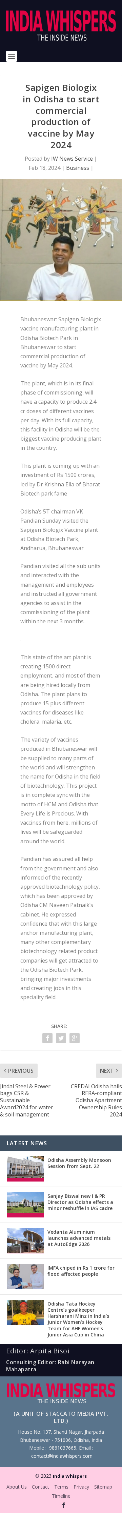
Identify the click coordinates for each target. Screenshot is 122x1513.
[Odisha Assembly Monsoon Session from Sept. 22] (25, 1169)
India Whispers (70, 1476)
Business (77, 168)
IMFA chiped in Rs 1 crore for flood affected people (81, 1271)
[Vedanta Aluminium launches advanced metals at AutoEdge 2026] (25, 1240)
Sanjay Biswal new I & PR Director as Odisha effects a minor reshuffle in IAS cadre (80, 1202)
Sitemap (103, 1487)
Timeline (61, 1496)
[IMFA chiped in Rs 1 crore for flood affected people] (25, 1276)
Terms (61, 1487)
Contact (40, 1487)
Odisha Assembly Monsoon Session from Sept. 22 (79, 1163)
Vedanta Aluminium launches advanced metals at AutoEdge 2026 (78, 1238)
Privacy (81, 1487)
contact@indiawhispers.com (62, 1456)
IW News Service (72, 158)
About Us (16, 1487)
